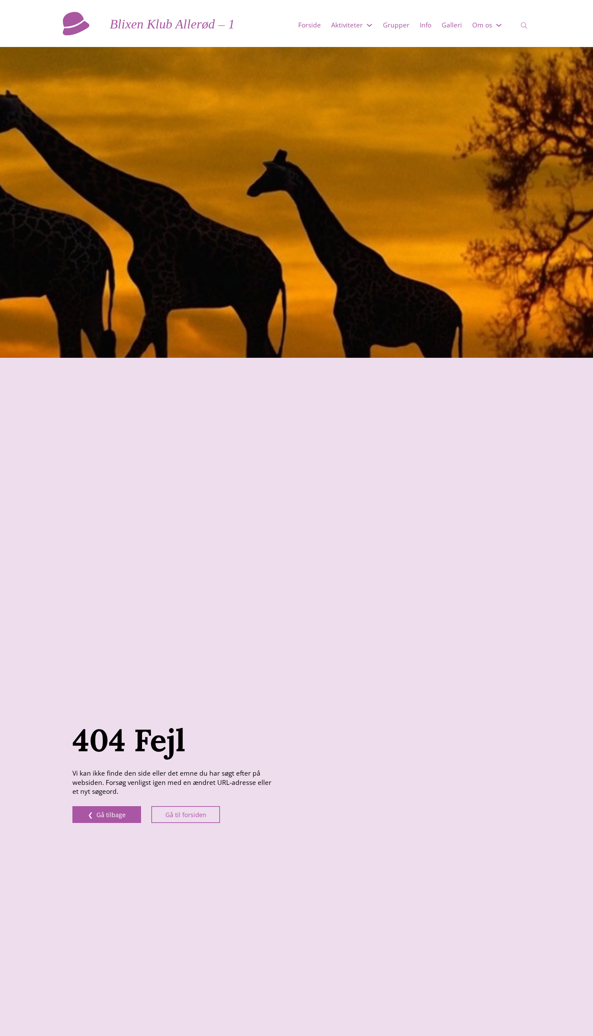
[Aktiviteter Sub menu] (369, 25)
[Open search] (519, 23)
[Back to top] (575, 1022)
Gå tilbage (111, 815)
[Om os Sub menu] (499, 25)
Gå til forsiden (185, 815)
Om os (482, 25)
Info (425, 25)
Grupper (396, 25)
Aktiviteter (347, 25)
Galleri (452, 25)
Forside (309, 25)
